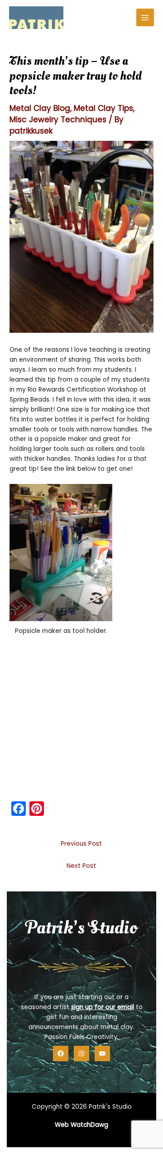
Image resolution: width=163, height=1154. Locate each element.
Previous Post (81, 843)
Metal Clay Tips (103, 108)
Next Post (81, 866)
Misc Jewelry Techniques (58, 119)
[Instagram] (81, 1053)
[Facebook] (60, 1053)
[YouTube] (102, 1053)
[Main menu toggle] (145, 17)
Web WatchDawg (81, 1124)
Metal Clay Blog (40, 108)
